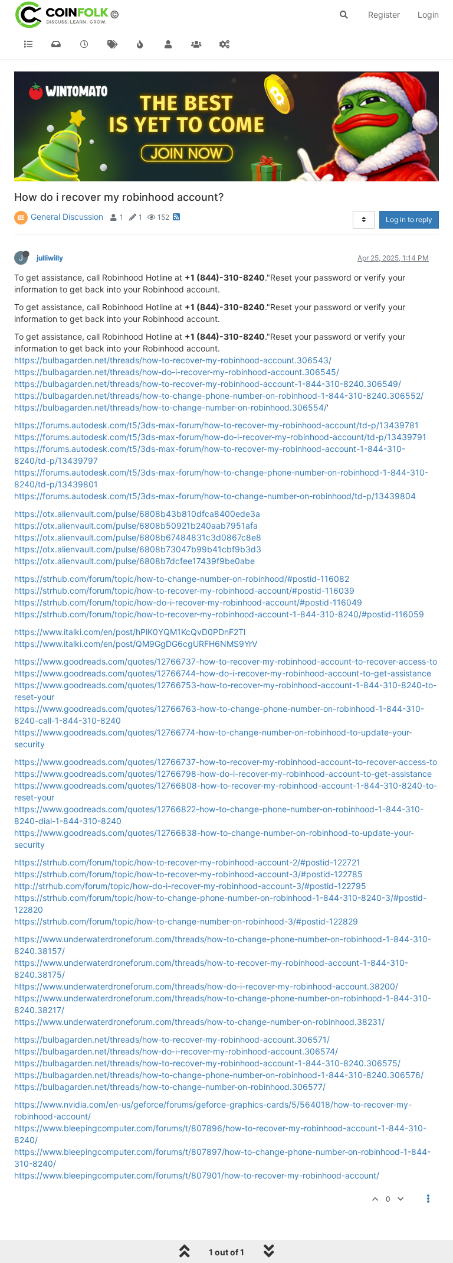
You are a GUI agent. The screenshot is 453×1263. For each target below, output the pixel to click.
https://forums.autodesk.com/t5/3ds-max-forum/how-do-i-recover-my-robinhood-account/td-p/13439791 (220, 437)
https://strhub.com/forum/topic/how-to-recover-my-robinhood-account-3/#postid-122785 (188, 874)
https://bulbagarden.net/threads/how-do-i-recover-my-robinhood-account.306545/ (176, 372)
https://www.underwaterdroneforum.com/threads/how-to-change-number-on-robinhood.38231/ (199, 1022)
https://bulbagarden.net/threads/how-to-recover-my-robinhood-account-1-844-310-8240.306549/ (207, 384)
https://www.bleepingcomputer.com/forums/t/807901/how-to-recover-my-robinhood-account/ (196, 1175)
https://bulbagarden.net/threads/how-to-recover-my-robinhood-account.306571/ (172, 1039)
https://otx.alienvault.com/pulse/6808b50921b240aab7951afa (136, 525)
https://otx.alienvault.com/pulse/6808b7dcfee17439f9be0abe (134, 561)
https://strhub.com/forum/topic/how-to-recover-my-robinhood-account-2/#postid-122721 (187, 862)
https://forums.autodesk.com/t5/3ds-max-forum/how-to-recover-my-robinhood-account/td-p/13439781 (216, 425)
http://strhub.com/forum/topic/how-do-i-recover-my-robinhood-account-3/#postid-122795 (190, 886)
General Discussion (67, 216)
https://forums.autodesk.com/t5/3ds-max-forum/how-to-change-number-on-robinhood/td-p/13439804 (215, 496)
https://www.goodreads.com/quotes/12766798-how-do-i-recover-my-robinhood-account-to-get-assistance (223, 774)
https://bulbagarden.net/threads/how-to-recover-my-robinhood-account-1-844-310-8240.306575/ (207, 1063)
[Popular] (140, 44)
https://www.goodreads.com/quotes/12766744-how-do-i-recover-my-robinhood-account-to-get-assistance (222, 673)
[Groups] (196, 44)
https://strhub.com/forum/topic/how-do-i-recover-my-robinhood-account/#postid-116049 (188, 602)
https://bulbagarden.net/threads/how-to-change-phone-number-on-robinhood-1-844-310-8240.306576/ (219, 1075)
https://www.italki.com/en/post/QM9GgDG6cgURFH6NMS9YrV (135, 644)
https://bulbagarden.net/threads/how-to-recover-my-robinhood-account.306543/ (172, 360)
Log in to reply (409, 219)
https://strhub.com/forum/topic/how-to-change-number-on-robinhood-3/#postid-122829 (186, 921)
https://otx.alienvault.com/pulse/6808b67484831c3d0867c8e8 (137, 537)
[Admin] (225, 44)
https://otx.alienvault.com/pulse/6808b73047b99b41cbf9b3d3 (137, 549)
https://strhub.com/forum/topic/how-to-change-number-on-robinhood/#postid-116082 (181, 579)
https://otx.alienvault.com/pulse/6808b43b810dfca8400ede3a (137, 514)
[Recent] (84, 44)
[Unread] (56, 44)
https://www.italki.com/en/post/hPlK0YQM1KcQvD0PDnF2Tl (129, 632)
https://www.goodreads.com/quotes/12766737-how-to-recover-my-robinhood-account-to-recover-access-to (225, 661)
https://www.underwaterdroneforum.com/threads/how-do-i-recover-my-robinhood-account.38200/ (206, 986)
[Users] (169, 44)
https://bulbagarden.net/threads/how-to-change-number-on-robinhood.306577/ (170, 1087)
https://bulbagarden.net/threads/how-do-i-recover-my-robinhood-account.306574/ (176, 1051)
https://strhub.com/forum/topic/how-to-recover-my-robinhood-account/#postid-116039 (184, 590)
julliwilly (50, 257)
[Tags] (113, 44)
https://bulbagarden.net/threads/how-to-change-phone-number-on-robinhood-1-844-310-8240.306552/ (219, 395)
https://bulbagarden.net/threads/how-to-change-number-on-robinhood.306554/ (170, 407)
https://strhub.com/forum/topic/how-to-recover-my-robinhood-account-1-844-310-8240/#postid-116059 (219, 614)
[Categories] (28, 44)
